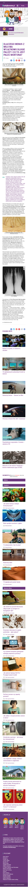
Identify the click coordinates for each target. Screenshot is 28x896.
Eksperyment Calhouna (8, 874)
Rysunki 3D (5, 862)
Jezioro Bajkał (6, 860)
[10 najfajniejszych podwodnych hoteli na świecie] (13, 364)
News (4, 367)
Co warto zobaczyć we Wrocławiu (10, 867)
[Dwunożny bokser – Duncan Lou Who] (13, 387)
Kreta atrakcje (6, 872)
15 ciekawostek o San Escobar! (12, 545)
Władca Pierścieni (7, 868)
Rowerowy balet (7, 562)
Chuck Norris (6, 856)
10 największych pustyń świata (11, 582)
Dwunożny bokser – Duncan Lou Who (12, 395)
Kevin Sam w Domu (7, 870)
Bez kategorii (7, 437)
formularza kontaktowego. (9, 847)
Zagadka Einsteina (7, 864)
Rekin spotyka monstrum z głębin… (12, 523)
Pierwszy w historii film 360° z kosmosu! (13, 419)
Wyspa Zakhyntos (7, 878)
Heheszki (5, 343)
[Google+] (16, 60)
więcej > (6, 827)
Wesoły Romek (8, 525)
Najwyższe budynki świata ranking (10, 879)
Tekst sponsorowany (9, 508)
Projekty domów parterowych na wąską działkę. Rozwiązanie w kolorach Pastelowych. (12, 783)
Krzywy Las (5, 859)
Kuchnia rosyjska (6, 875)
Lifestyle (6, 461)
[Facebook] (11, 60)
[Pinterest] (19, 60)
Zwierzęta (6, 390)
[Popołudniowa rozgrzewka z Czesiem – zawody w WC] (13, 434)
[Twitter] (14, 60)
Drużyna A (5, 858)
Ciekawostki (6, 531)
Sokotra (4, 871)
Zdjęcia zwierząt (7, 866)
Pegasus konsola (6, 876)
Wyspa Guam (6, 863)
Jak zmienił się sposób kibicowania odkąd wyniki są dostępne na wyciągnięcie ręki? (13, 608)
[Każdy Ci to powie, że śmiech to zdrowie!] (13, 340)
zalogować (17, 475)
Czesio (7, 58)
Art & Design (20, 58)
